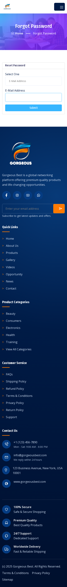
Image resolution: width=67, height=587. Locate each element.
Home (19, 33)
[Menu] (59, 7)
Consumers (13, 321)
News (9, 281)
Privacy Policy (15, 403)
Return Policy (15, 410)
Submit (33, 107)
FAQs (9, 374)
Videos (10, 267)
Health (10, 335)
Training (12, 342)
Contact (11, 288)
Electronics (13, 328)
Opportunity (14, 274)
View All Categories (18, 349)
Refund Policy (15, 389)
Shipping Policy (16, 381)
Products (12, 253)
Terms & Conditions (19, 396)
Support (11, 417)
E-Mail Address (15, 90)
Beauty (10, 314)
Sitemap (7, 580)
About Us (12, 246)
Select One (12, 74)
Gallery (10, 260)
